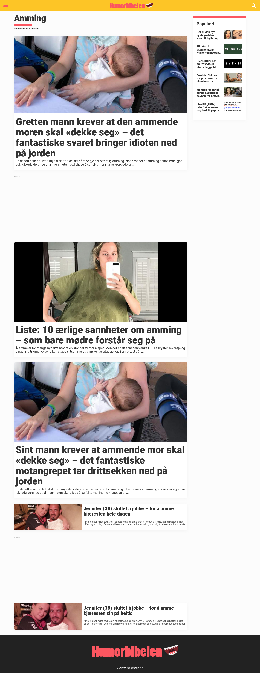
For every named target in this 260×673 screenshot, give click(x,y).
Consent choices (130, 668)
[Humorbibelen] (128, 5)
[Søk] (254, 5)
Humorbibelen (21, 28)
